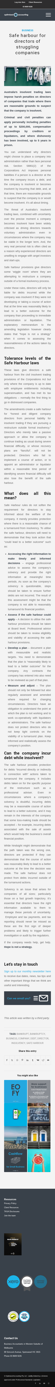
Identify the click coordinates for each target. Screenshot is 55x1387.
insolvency (18, 1043)
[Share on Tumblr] (32, 1060)
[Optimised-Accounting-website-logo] (23, 15)
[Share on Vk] (37, 1060)
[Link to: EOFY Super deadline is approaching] (39, 1160)
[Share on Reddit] (42, 1060)
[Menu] (47, 15)
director (43, 1038)
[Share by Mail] (48, 1060)
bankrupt (23, 1034)
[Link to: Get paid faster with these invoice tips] (15, 1114)
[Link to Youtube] (44, 1383)
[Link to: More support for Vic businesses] (39, 1091)
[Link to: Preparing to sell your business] (15, 1137)
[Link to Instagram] (48, 1383)
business (11, 1038)
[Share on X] (12, 1060)
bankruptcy (37, 1034)
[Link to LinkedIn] (40, 1383)
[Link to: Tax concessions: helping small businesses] (39, 1114)
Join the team (10, 1215)
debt (33, 1038)
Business (27, 30)
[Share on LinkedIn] (27, 1060)
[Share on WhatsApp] (17, 1060)
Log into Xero (20, 2)
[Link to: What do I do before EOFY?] (15, 1091)
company (23, 1038)
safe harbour (35, 1043)
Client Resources (35, 2)
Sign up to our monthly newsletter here (27, 971)
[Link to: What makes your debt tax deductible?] (39, 1137)
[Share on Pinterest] (22, 1060)
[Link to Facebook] (35, 1383)
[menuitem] (20, 2)
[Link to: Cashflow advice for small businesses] (15, 1160)
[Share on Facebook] (6, 1060)
